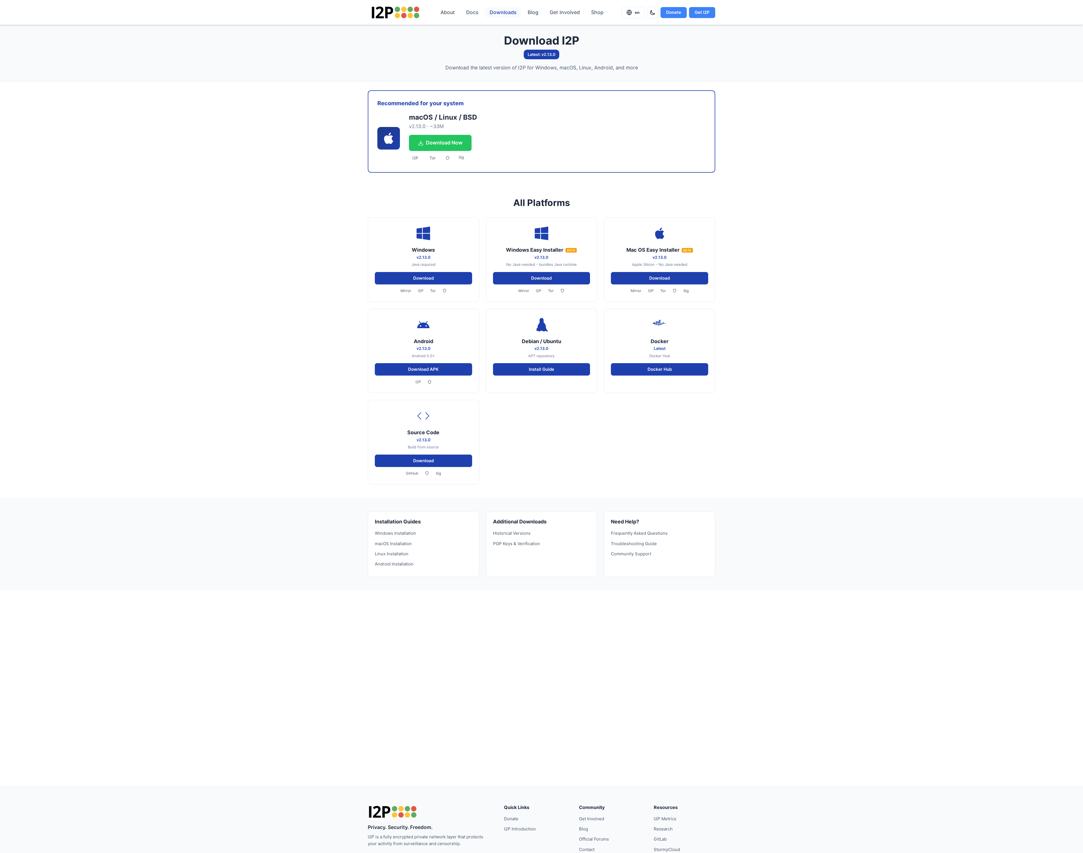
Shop (597, 12)
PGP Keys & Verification (516, 543)
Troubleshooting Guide (634, 543)
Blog (533, 12)
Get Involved (565, 12)
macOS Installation (393, 543)
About (448, 12)
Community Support (631, 553)
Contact (587, 849)
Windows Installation (395, 533)
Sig (461, 157)
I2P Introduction (520, 829)
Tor (432, 157)
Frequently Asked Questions (639, 533)
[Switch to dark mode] (652, 12)
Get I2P (702, 12)
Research (663, 829)
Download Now (444, 143)
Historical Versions (512, 533)
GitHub (412, 473)
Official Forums (594, 839)
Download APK (423, 369)
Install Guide (541, 369)
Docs (472, 12)
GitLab (660, 839)
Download (423, 278)
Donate (673, 12)
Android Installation (394, 564)
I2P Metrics (665, 818)
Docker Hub (660, 369)
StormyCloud (667, 849)
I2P (415, 157)
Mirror (405, 290)
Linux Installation (391, 553)
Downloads (503, 12)
